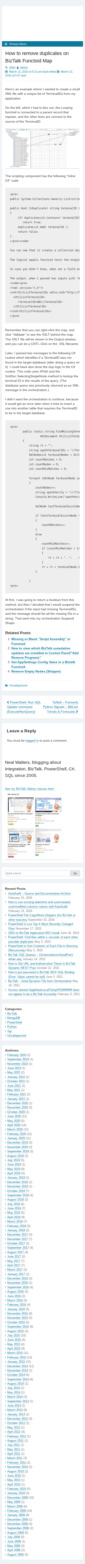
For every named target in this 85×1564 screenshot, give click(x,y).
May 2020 (13, 1121)
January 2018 (16, 1230)
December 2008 (17, 1519)
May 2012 (13, 1427)
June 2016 (14, 1296)
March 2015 (15, 1353)
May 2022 (13, 1072)
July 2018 (13, 1204)
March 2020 (15, 1129)
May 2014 (13, 1392)
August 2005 (15, 1554)
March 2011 (14, 1458)
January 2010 (16, 1493)
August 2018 (15, 1199)
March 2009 (15, 1506)
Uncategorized (16, 1035)
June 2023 (14, 1068)
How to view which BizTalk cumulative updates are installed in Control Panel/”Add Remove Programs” (45, 653)
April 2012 (13, 1431)
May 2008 (13, 1545)
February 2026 (16, 1055)
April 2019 (13, 1173)
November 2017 (17, 1239)
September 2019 (18, 1151)
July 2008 (13, 1537)
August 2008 (15, 1532)
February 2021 (16, 1094)
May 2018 (13, 1212)
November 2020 (17, 1107)
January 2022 (16, 1077)
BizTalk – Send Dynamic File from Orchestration (40, 981)
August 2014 (15, 1383)
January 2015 (16, 1361)
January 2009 (16, 1515)
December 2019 (17, 1142)
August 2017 (15, 1252)
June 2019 (14, 1164)
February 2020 (16, 1134)
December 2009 (17, 1497)
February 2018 (16, 1226)
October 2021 (16, 1081)
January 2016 (16, 1309)
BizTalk (12, 1013)
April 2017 (13, 1265)
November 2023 (17, 1064)
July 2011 (13, 1445)
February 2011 (16, 1462)
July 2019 (13, 1160)
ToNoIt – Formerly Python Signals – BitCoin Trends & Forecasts (60, 707)
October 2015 (16, 1322)
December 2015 (17, 1313)
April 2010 (13, 1484)
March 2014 (15, 1396)
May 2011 (13, 1449)
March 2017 (15, 1269)
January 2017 (16, 1274)
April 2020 (13, 1125)
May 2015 (13, 1344)
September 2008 (18, 1528)
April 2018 (13, 1217)
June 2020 (14, 1116)
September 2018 (18, 1195)
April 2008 (13, 1550)
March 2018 (15, 1221)
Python (12, 1026)
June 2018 (14, 1208)
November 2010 (17, 1467)
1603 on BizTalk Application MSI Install (34, 933)
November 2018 (17, 1186)
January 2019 (16, 1177)
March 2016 (15, 1300)
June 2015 (14, 1339)
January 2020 (16, 1138)
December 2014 (17, 1366)
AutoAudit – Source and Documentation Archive (39, 893)
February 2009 (16, 1510)
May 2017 (13, 1261)
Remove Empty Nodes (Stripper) (36, 671)
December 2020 (17, 1103)
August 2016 (15, 1291)
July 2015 (13, 1335)
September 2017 (18, 1247)
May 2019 (13, 1169)
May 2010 (13, 1480)
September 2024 (18, 1059)
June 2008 (14, 1541)
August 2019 (15, 1156)
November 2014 (17, 1370)
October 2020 (16, 1112)
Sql (9, 1031)
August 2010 (15, 1471)
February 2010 (16, 1488)
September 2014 (18, 1379)
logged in (32, 740)
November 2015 (17, 1318)
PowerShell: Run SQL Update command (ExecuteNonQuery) (24, 707)
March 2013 (15, 1410)
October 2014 (16, 1375)
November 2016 (17, 1282)
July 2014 (13, 1388)
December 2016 (17, 1278)
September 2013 (18, 1401)
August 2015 (15, 1331)
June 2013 (14, 1405)
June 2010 (14, 1475)
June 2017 (14, 1256)
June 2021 (14, 1085)
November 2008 (17, 1524)
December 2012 (17, 1418)
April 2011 (13, 1453)
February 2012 (16, 1436)
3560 (12, 67)
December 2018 (17, 1182)
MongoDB (13, 1018)
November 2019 (17, 1147)
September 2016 (18, 1287)
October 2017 (16, 1243)
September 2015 (18, 1326)
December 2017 (17, 1234)
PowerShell (14, 1022)
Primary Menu (18, 44)
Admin (24, 67)
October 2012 (16, 1423)
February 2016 (16, 1304)
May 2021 (13, 1090)
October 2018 (16, 1191)
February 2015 (16, 1357)
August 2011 (15, 1440)
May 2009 (13, 1502)
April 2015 (13, 1348)
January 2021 (16, 1099)
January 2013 (16, 1414)
